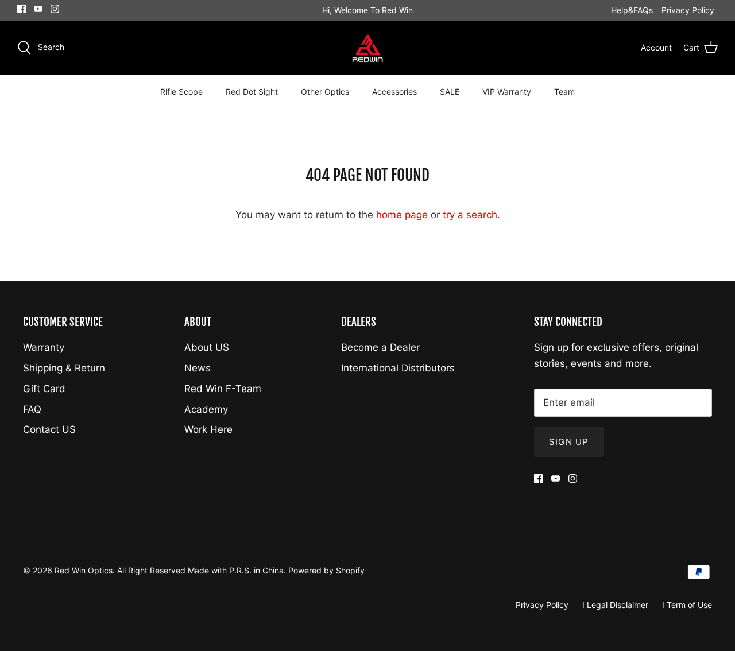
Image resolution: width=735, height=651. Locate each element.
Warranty (43, 347)
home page (402, 214)
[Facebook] (21, 9)
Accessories (394, 91)
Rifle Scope (181, 91)
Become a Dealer (380, 347)
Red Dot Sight (252, 91)
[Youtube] (38, 9)
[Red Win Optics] (368, 48)
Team (564, 91)
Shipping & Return (64, 368)
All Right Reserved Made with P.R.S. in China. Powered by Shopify (241, 570)
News (197, 368)
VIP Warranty (506, 91)
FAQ (32, 409)
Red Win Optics (84, 570)
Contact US (49, 429)
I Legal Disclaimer (615, 605)
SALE (449, 91)
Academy (206, 409)
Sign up (569, 441)
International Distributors (398, 368)
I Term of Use (687, 605)
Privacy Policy (688, 10)
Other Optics (325, 91)
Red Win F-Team (222, 388)
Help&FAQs (632, 10)
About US (206, 347)
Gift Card (44, 388)
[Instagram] (55, 9)
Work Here (208, 429)
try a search (470, 214)
